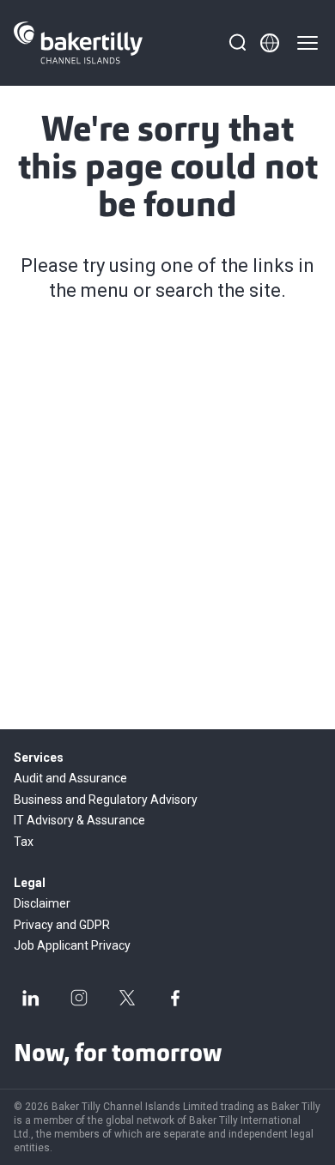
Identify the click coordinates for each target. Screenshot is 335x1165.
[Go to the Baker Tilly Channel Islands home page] (78, 43)
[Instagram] (79, 998)
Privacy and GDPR (62, 925)
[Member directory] (269, 43)
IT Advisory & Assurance (79, 820)
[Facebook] (175, 998)
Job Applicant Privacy (72, 945)
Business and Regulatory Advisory (106, 799)
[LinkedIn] (31, 998)
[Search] (237, 43)
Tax (24, 841)
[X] (127, 998)
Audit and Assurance (70, 778)
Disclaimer (42, 903)
